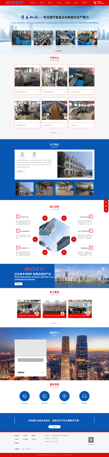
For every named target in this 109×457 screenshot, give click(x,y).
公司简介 (41, 2)
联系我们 (84, 2)
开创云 (23, 449)
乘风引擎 (29, 449)
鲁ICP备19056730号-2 (56, 454)
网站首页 (33, 2)
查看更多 (20, 171)
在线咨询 (54, 426)
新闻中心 (50, 2)
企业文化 (76, 2)
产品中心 (59, 2)
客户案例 (67, 2)
